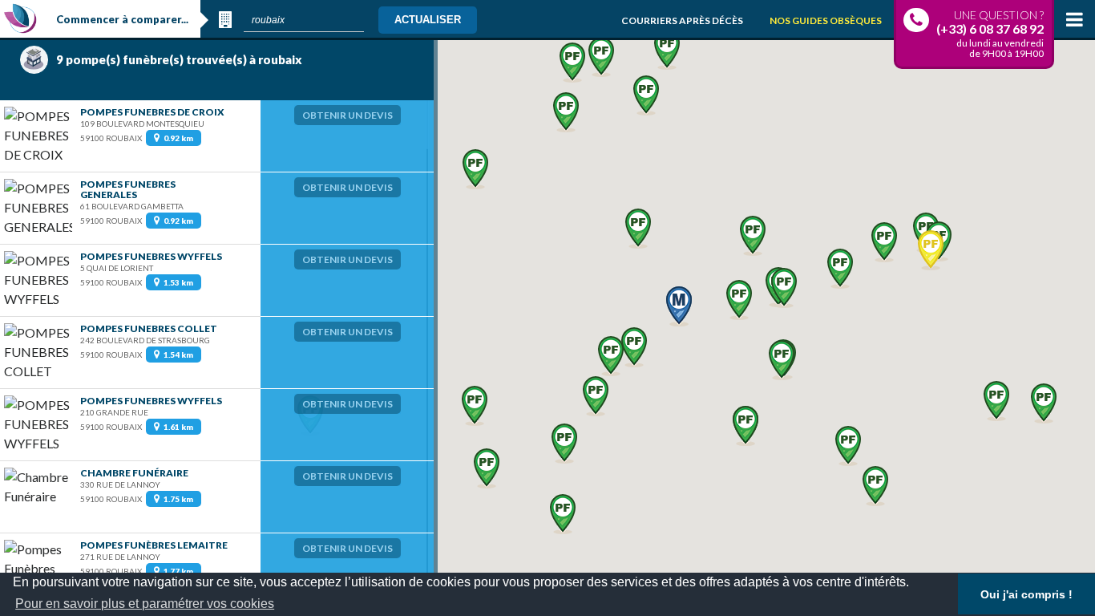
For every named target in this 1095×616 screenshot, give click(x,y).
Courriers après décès (682, 20)
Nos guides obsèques (826, 20)
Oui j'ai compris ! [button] (1026, 594)
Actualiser (427, 20)
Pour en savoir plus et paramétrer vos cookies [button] (144, 603)
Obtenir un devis (347, 115)
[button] (634, 347)
